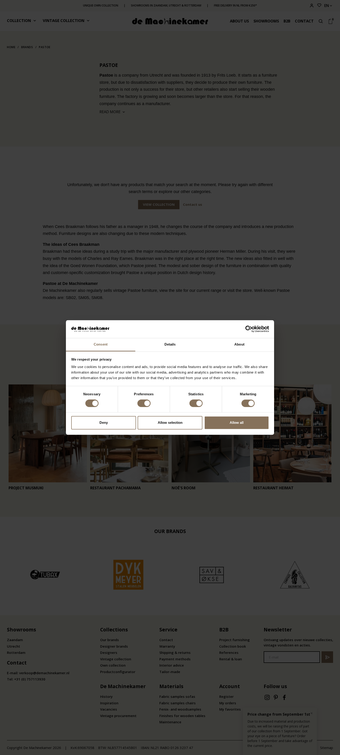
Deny (103, 422)
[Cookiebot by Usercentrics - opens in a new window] (249, 329)
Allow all (237, 422)
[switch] (144, 403)
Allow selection (170, 422)
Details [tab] (170, 344)
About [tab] (239, 344)
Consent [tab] (101, 344)
